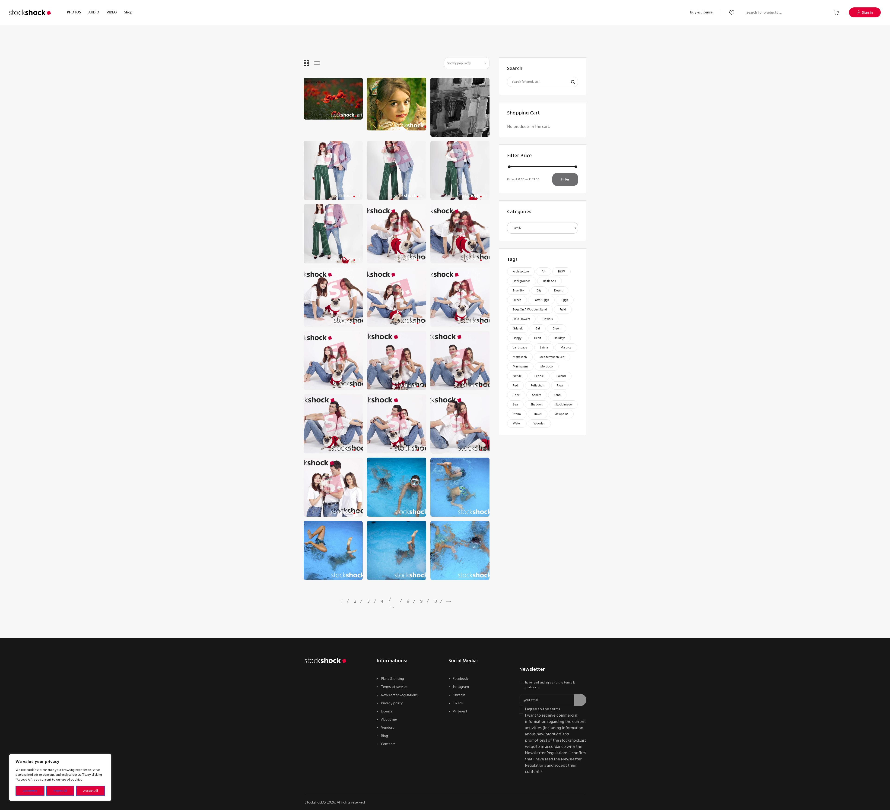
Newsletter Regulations (399, 695)
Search (821, 12)
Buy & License (701, 12)
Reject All (60, 790)
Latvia (544, 347)
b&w (561, 271)
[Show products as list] (317, 63)
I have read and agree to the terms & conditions (549, 685)
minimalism (520, 366)
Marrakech (520, 357)
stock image (563, 404)
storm (517, 414)
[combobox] (542, 228)
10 (435, 601)
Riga (560, 385)
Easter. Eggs (541, 300)
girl (537, 328)
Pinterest (460, 711)
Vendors (387, 728)
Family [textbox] (517, 228)
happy (517, 338)
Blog (384, 736)
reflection (537, 385)
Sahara (536, 395)
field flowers (521, 319)
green (556, 328)
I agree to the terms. (543, 709)
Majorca (566, 347)
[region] (60, 777)
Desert (558, 290)
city (539, 290)
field (563, 309)
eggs (565, 300)
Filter (565, 179)
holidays (559, 338)
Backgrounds (521, 281)
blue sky (518, 290)
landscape (520, 347)
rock (516, 395)
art (543, 271)
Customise (30, 790)
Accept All (90, 790)
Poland (561, 376)
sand (557, 395)
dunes (517, 300)
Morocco (546, 366)
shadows (537, 404)
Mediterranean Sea (552, 357)
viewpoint (561, 414)
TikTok (458, 703)
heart (537, 338)
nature (517, 376)
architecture (521, 271)
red (515, 385)
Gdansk (518, 328)
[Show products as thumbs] (306, 63)
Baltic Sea (549, 281)
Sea (515, 404)
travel (538, 414)
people (539, 376)
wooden (539, 423)
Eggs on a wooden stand (530, 309)
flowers (548, 319)
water (517, 423)
